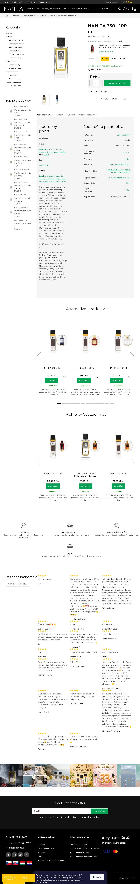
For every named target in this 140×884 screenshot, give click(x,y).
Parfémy (9, 37)
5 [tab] (78, 403)
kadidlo (59, 149)
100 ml (127, 190)
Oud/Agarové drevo (121, 170)
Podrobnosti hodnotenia (118, 41)
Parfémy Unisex (15, 47)
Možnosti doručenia (98, 70)
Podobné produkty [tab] (86, 115)
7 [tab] (88, 403)
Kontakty (41, 852)
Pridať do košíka (117, 83)
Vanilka (127, 172)
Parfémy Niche (15, 51)
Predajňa (31, 2)
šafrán (52, 149)
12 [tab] (112, 403)
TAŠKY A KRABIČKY (13, 86)
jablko (63, 152)
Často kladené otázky (46, 848)
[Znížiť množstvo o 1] (91, 83)
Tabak (120, 172)
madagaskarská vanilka (54, 176)
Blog (39, 856)
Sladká (127, 164)
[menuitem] (33, 8)
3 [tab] (68, 403)
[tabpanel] (53, 359)
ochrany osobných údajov (89, 817)
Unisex (127, 159)
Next (132, 356)
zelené (57, 152)
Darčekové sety (15, 58)
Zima (128, 183)
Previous (39, 356)
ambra (41, 179)
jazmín (48, 165)
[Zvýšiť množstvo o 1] (100, 83)
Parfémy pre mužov (16, 44)
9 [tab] (97, 403)
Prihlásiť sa (99, 811)
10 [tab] (102, 403)
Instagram (14, 854)
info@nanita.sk (17, 847)
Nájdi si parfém (18, 2)
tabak (41, 176)
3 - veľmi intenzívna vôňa (119, 178)
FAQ (6, 2)
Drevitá (111, 164)
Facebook (8, 854)
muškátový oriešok (46, 152)
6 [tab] (83, 403)
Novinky (9, 33)
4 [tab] (73, 403)
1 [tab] (59, 403)
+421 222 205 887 (18, 837)
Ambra (109, 170)
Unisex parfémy (123, 135)
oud (48, 149)
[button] (52, 485)
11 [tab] (107, 403)
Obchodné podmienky (78, 845)
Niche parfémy (14, 79)
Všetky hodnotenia (17, 584)
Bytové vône (10, 61)
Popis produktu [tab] (43, 115)
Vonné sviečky (14, 65)
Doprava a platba (45, 2)
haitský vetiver (60, 182)
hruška (46, 155)
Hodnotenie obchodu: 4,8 (116, 2)
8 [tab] (92, 403)
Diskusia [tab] (71, 115)
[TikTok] (20, 854)
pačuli (41, 165)
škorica (42, 149)
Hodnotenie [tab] (59, 115)
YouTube (26, 854)
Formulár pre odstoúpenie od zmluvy (84, 856)
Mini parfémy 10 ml (16, 54)
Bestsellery (13, 75)
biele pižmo (49, 182)
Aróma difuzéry (15, 68)
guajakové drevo (51, 179)
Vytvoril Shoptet (128, 878)
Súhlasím (97, 877)
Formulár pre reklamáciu (79, 852)
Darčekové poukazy (13, 82)
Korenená (119, 164)
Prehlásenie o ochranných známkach (52, 860)
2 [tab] (64, 403)
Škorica (114, 172)
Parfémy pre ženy (16, 40)
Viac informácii (42, 882)
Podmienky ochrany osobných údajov (84, 848)
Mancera (126, 152)
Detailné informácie (105, 51)
